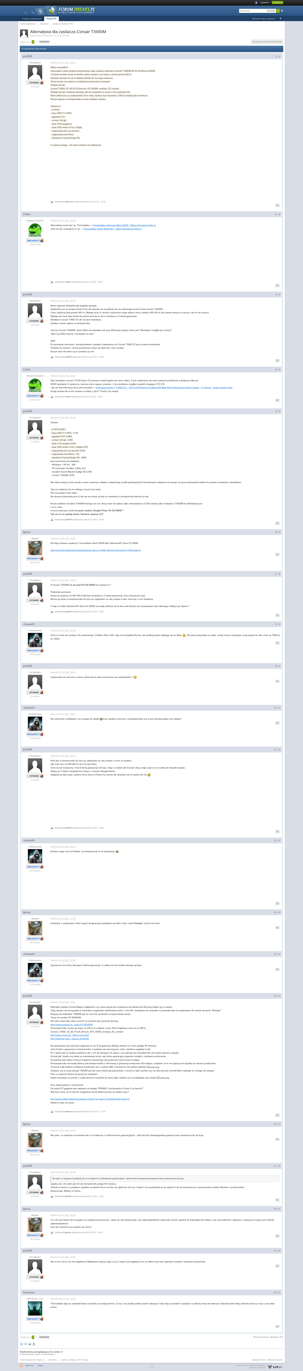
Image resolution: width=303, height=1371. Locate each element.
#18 (276, 1209)
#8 (276, 624)
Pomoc (40, 1365)
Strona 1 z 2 (25, 42)
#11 (276, 749)
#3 (276, 294)
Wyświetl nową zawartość (263, 18)
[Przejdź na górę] (151, 1366)
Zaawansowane (282, 10)
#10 (276, 708)
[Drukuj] (29, 1344)
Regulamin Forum (258, 1360)
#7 (276, 574)
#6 (276, 532)
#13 (276, 912)
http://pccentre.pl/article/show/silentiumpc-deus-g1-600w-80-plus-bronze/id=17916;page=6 (95, 550)
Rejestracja (277, 2)
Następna (44, 42)
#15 (276, 996)
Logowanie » (265, 2)
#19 (276, 1251)
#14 (276, 954)
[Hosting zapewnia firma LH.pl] (259, 1367)
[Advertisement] (145, 172)
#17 (276, 1166)
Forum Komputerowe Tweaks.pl (32, 1360)
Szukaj (85, 1360)
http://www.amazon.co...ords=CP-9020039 (71, 1024)
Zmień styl (29, 1365)
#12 (276, 840)
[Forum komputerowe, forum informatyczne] (59, 10)
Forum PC (51, 18)
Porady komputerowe (31, 18)
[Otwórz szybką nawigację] (280, 19)
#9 (276, 666)
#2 (276, 214)
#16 (276, 1124)
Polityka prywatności (275, 1360)
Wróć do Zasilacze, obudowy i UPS (268, 1337)
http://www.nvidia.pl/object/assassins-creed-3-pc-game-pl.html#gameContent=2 (90, 1099)
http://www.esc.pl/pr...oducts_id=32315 (69, 1038)
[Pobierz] (34, 1344)
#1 (276, 56)
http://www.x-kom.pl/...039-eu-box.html (69, 1035)
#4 (276, 369)
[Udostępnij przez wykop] (21, 1344)
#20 (276, 1292)
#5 (276, 411)
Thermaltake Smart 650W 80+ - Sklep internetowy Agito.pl (112, 229)
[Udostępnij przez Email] (25, 1344)
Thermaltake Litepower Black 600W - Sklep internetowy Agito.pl (124, 225)
